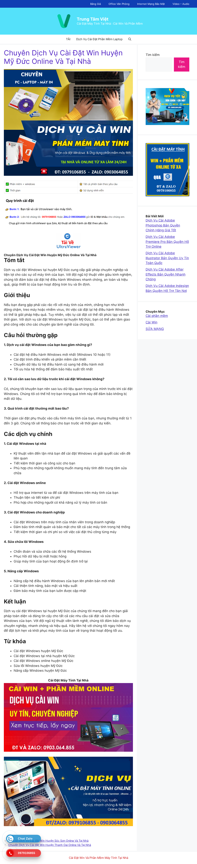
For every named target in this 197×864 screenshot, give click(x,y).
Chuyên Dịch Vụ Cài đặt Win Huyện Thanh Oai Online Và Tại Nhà (49, 845)
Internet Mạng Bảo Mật (151, 3)
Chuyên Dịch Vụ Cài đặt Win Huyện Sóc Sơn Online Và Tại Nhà (48, 840)
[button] (129, 39)
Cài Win (151, 322)
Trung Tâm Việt (93, 19)
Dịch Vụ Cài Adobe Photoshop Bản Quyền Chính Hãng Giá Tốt (163, 225)
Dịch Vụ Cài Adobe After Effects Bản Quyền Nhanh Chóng (165, 274)
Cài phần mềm (157, 316)
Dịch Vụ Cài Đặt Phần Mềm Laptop (99, 39)
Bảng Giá (95, 3)
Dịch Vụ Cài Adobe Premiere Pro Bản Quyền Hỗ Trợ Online (167, 241)
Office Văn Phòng (119, 3)
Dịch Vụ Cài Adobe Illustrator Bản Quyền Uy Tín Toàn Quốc (167, 258)
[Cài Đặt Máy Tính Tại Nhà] (68, 240)
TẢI (68, 39)
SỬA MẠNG (155, 329)
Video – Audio (181, 3)
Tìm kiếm (153, 55)
